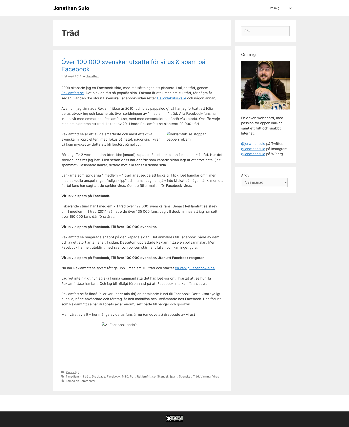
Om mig (273, 8)
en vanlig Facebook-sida (195, 268)
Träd (196, 376)
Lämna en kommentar (80, 381)
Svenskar (185, 376)
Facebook (113, 376)
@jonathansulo (253, 144)
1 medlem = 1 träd (78, 376)
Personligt (72, 372)
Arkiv (245, 175)
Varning (206, 376)
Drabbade (98, 376)
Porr (132, 376)
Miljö (125, 376)
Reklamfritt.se (72, 93)
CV (289, 8)
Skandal (162, 376)
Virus (215, 376)
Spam (173, 376)
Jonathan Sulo (71, 8)
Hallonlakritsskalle (171, 98)
